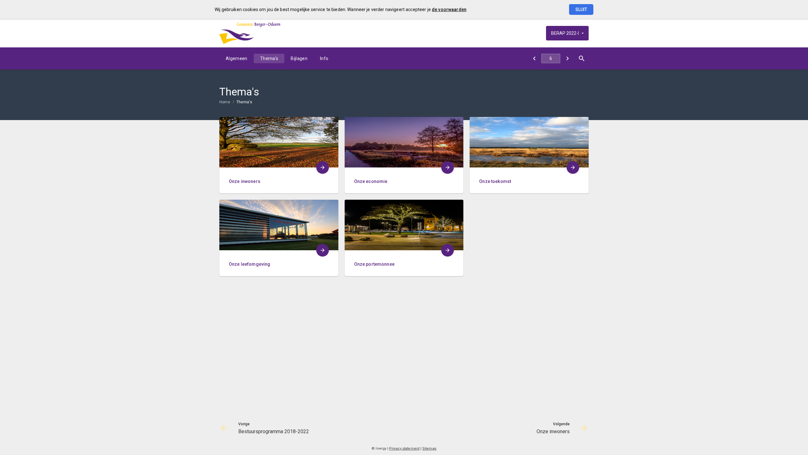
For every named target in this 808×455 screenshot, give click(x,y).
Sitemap (429, 448)
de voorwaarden (449, 9)
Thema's (269, 58)
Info (324, 58)
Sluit (581, 9)
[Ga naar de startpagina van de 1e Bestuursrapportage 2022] (250, 33)
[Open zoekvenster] (581, 58)
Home (224, 102)
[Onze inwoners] (567, 58)
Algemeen (236, 58)
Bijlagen (299, 58)
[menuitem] (236, 58)
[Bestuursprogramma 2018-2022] (534, 58)
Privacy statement (404, 448)
